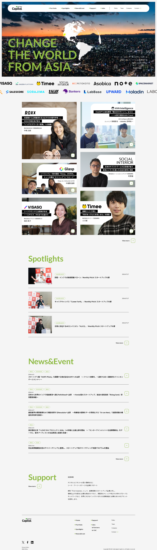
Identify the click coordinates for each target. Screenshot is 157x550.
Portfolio (53, 8)
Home (78, 520)
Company (129, 8)
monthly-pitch (60, 274)
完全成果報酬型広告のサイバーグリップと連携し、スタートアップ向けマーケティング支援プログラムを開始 (68, 448)
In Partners (96, 527)
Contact (136, 8)
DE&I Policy (25, 549)
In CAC (94, 530)
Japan (47, 371)
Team (122, 8)
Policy (116, 8)
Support (93, 8)
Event (37, 442)
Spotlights (66, 8)
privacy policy (25, 547)
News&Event (80, 8)
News (31, 371)
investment (39, 371)
